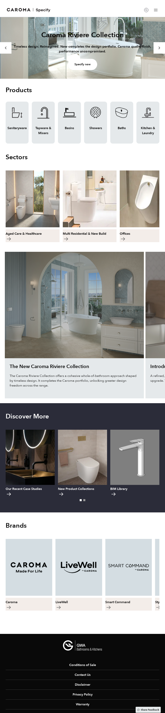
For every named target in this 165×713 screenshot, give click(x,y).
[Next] (159, 48)
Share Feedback (150, 709)
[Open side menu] (155, 10)
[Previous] (5, 48)
